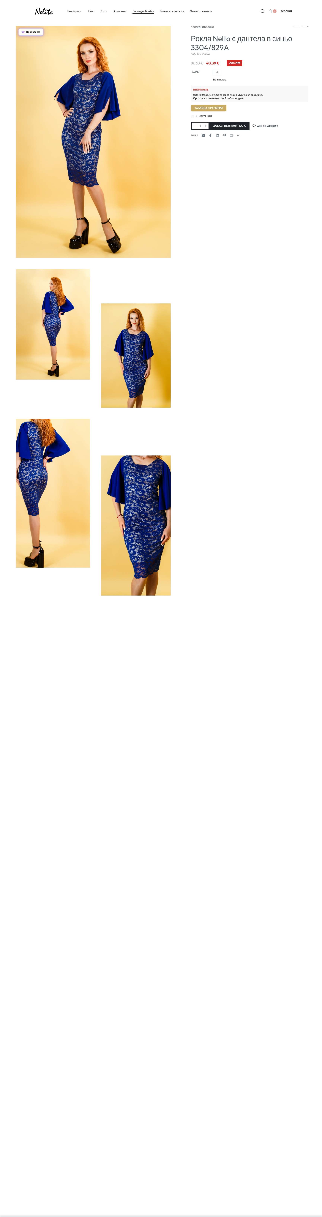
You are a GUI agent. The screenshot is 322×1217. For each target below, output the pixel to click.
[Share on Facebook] (210, 135)
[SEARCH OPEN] (263, 11)
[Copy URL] (238, 135)
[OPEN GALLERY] (93, 142)
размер (195, 71)
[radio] (217, 72)
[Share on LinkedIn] (217, 135)
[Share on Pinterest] (224, 135)
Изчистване (219, 79)
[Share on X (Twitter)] (203, 135)
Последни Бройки (202, 27)
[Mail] (231, 135)
